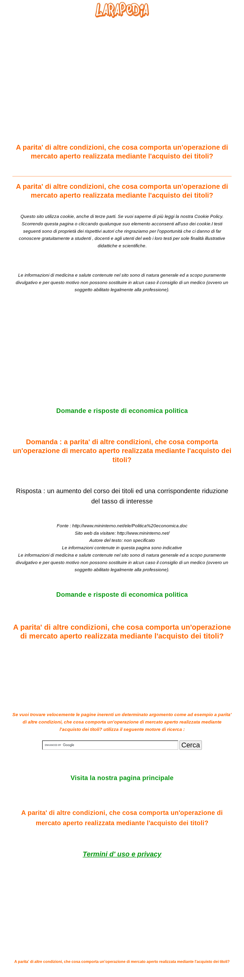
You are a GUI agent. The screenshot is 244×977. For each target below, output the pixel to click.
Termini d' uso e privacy (122, 854)
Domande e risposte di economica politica (122, 410)
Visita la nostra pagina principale (122, 778)
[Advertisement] (122, 69)
